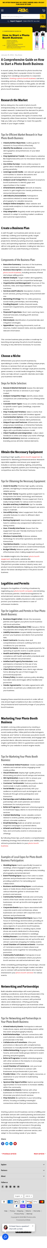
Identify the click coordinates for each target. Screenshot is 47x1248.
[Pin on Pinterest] (15, 1143)
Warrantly (36, 1211)
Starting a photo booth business (22, 78)
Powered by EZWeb (23, 1220)
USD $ (28, 1196)
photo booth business (12, 272)
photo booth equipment (31, 457)
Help (6, 1211)
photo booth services (24, 973)
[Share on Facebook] (2, 1143)
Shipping (20, 1211)
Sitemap (29, 1214)
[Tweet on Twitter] (6, 1143)
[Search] (43, 16)
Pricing (12, 1211)
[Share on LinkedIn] (11, 1143)
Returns (28, 1211)
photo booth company (23, 591)
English (17, 1196)
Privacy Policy (19, 1214)
